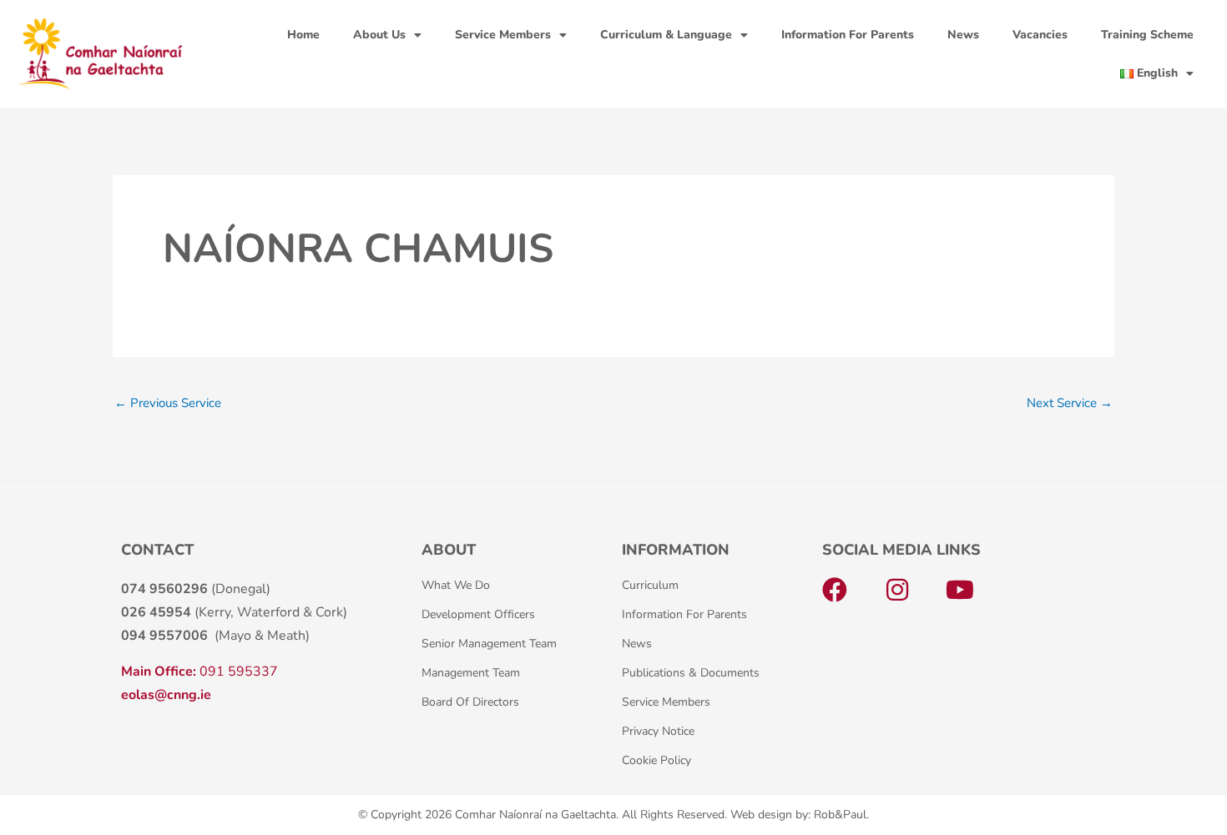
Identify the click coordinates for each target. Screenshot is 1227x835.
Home (303, 35)
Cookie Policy (656, 760)
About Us (379, 35)
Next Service (1070, 403)
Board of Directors (470, 702)
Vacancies (1040, 35)
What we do (456, 585)
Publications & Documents (691, 673)
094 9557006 (164, 635)
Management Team (471, 673)
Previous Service (167, 403)
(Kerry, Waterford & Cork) (234, 612)
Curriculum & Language (666, 35)
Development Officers (478, 614)
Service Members (503, 35)
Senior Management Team (489, 643)
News (963, 35)
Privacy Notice (658, 731)
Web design (761, 814)
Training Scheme (1147, 35)
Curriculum (650, 585)
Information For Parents (847, 35)
